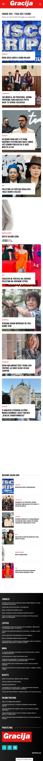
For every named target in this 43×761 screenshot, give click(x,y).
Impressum (36, 753)
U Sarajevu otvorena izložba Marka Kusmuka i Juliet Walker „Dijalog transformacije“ (16, 413)
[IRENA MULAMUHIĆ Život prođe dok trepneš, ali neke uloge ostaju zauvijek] (21, 355)
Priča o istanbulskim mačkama (11, 701)
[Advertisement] (21, 447)
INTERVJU (5, 320)
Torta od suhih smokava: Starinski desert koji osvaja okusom (21, 692)
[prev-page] (3, 582)
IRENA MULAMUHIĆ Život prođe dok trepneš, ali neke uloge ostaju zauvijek (17, 368)
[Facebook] (4, 747)
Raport (5, 54)
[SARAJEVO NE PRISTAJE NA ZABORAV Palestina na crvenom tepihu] (21, 265)
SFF (3, 185)
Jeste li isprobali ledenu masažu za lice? (14, 638)
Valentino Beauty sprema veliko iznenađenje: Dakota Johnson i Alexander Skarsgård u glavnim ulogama (21, 642)
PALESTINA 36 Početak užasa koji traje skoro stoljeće (16, 190)
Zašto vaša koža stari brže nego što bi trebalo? (17, 635)
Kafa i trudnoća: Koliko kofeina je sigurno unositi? (18, 613)
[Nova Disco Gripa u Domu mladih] (21, 42)
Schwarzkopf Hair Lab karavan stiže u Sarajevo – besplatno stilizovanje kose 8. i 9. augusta (21, 627)
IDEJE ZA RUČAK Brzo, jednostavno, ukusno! (15, 679)
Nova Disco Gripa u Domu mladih (16, 57)
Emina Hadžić (7, 233)
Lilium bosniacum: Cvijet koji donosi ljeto (15, 656)
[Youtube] (15, 747)
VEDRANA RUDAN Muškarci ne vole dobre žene (16, 324)
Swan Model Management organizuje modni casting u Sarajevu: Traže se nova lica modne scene (18, 660)
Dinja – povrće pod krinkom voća (12, 610)
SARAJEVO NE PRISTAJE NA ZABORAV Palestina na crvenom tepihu (16, 280)
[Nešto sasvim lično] (21, 221)
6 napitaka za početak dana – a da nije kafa (15, 607)
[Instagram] (9, 747)
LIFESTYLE (5, 93)
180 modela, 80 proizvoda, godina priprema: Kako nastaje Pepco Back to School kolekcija (17, 100)
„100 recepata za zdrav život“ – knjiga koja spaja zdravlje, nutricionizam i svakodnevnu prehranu (20, 688)
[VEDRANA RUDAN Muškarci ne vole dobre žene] (21, 310)
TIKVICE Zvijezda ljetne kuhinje (11, 681)
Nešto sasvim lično (10, 236)
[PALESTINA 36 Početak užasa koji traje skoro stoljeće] (21, 176)
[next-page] (6, 582)
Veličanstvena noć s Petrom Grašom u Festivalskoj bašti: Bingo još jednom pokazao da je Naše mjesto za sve (17, 143)
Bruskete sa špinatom (9, 684)
